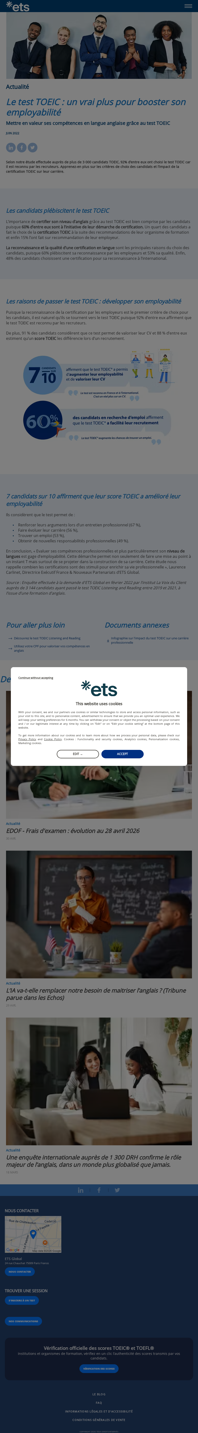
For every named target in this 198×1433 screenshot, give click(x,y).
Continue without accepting (35, 677)
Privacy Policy (27, 739)
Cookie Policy (53, 739)
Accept (122, 754)
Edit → (78, 754)
